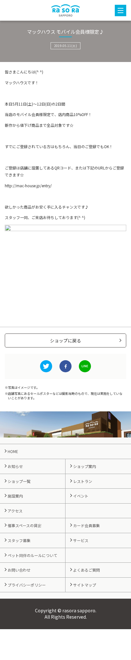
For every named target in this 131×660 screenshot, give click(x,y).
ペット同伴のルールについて (32, 555)
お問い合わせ (19, 570)
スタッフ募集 (19, 540)
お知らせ (15, 466)
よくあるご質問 (86, 570)
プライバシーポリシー (27, 585)
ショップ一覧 (19, 481)
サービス (80, 540)
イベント (80, 495)
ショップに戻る (65, 340)
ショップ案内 (84, 466)
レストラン (82, 481)
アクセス (15, 510)
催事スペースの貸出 (24, 525)
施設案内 (15, 495)
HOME (13, 451)
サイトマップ (84, 585)
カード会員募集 (86, 525)
